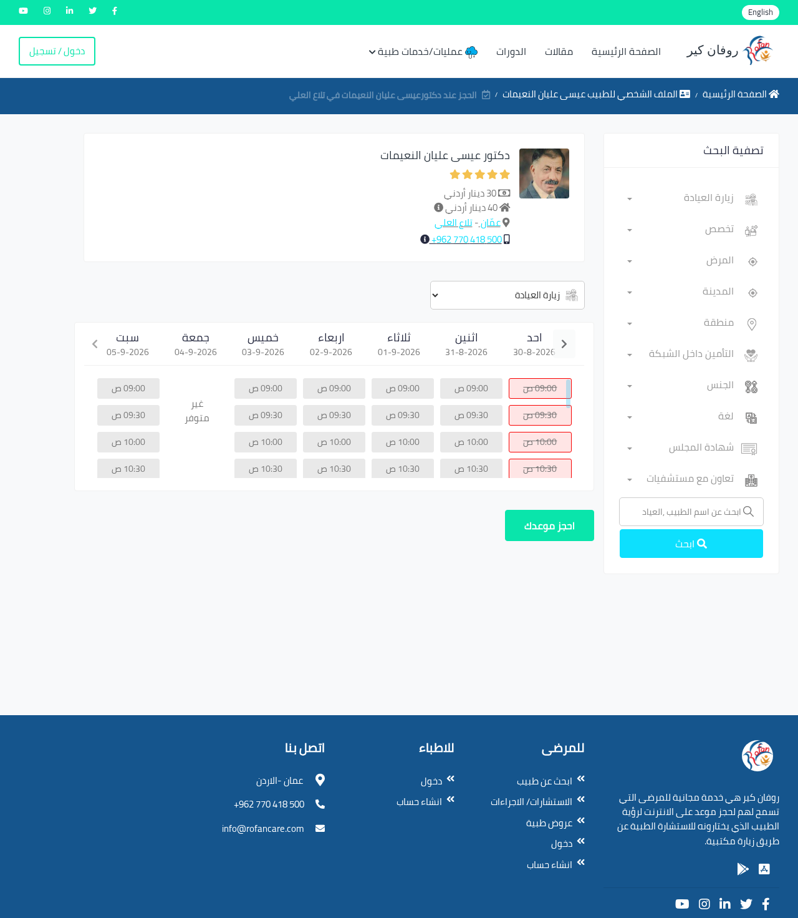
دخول (561, 843)
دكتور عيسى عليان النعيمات (445, 155)
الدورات (511, 51)
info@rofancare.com (263, 828)
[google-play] (743, 869)
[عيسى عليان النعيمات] (544, 198)
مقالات (559, 51)
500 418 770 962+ (466, 239)
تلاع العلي (454, 222)
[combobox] (681, 199)
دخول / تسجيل (57, 51)
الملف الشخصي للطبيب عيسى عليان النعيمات (591, 94)
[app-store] (764, 869)
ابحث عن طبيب (544, 781)
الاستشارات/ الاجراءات (531, 802)
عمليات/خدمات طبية (421, 51)
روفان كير (714, 50)
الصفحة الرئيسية (626, 51)
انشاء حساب (549, 865)
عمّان (490, 222)
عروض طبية (549, 823)
